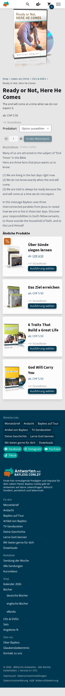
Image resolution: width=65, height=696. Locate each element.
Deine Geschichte (16, 436)
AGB (32, 680)
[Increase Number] (21, 139)
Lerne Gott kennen (42, 436)
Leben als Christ (20, 78)
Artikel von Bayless (16, 430)
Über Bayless (11, 642)
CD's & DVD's (39, 78)
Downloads (46, 442)
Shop (5, 78)
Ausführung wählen (42, 268)
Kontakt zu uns (12, 653)
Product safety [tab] (28, 146)
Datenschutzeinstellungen (32, 675)
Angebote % (10, 630)
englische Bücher (17, 603)
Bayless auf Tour (48, 423)
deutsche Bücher (17, 595)
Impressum (9, 675)
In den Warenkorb (37, 139)
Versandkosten (14, 122)
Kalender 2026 (12, 584)
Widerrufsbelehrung (47, 680)
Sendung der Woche (16, 560)
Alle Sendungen (13, 566)
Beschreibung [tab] (10, 146)
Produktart (10, 128)
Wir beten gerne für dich (20, 442)
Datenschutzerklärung (15, 680)
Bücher (7, 589)
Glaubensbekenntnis (16, 648)
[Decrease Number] (6, 139)
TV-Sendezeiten (41, 430)
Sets (6, 624)
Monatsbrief (12, 423)
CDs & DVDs (11, 619)
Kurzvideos (10, 571)
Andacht (29, 423)
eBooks (11, 611)
